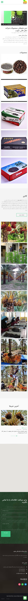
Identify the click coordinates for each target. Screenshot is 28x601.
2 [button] (12, 436)
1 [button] (11, 436)
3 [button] (14, 436)
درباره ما (7, 598)
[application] (14, 18)
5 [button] (16, 436)
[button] (13, 17)
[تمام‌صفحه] (1, 24)
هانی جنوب (23, 37)
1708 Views (19, 429)
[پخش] (26, 24)
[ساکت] (3, 24)
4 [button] (15, 436)
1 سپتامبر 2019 (24, 428)
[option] (14, 422)
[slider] (13, 24)
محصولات (3, 598)
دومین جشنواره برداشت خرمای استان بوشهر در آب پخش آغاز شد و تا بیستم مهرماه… (14, 432)
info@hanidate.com (20, 573)
